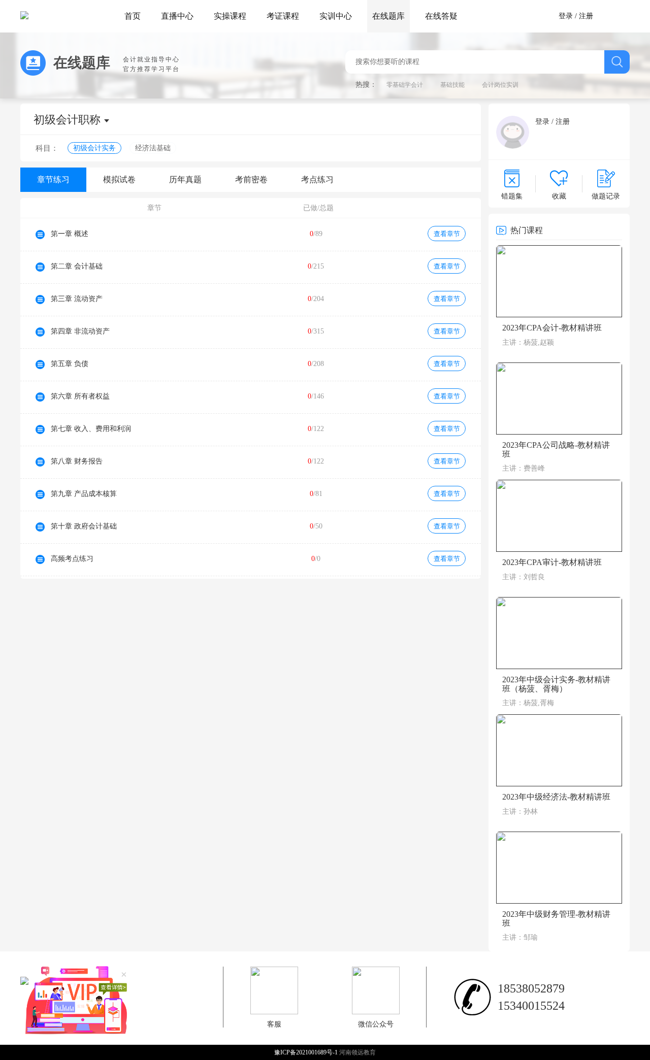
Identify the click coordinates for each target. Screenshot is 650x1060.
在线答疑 (441, 16)
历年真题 (185, 179)
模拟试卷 (119, 179)
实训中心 (335, 16)
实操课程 (230, 16)
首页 (132, 16)
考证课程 (283, 16)
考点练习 (317, 179)
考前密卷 (251, 179)
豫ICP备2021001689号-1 (306, 1052)
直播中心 (177, 16)
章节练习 (53, 179)
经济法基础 (153, 148)
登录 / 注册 (576, 16)
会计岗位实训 (500, 84)
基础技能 (452, 84)
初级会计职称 (67, 119)
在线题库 (388, 16)
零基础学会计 (404, 84)
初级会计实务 (94, 148)
